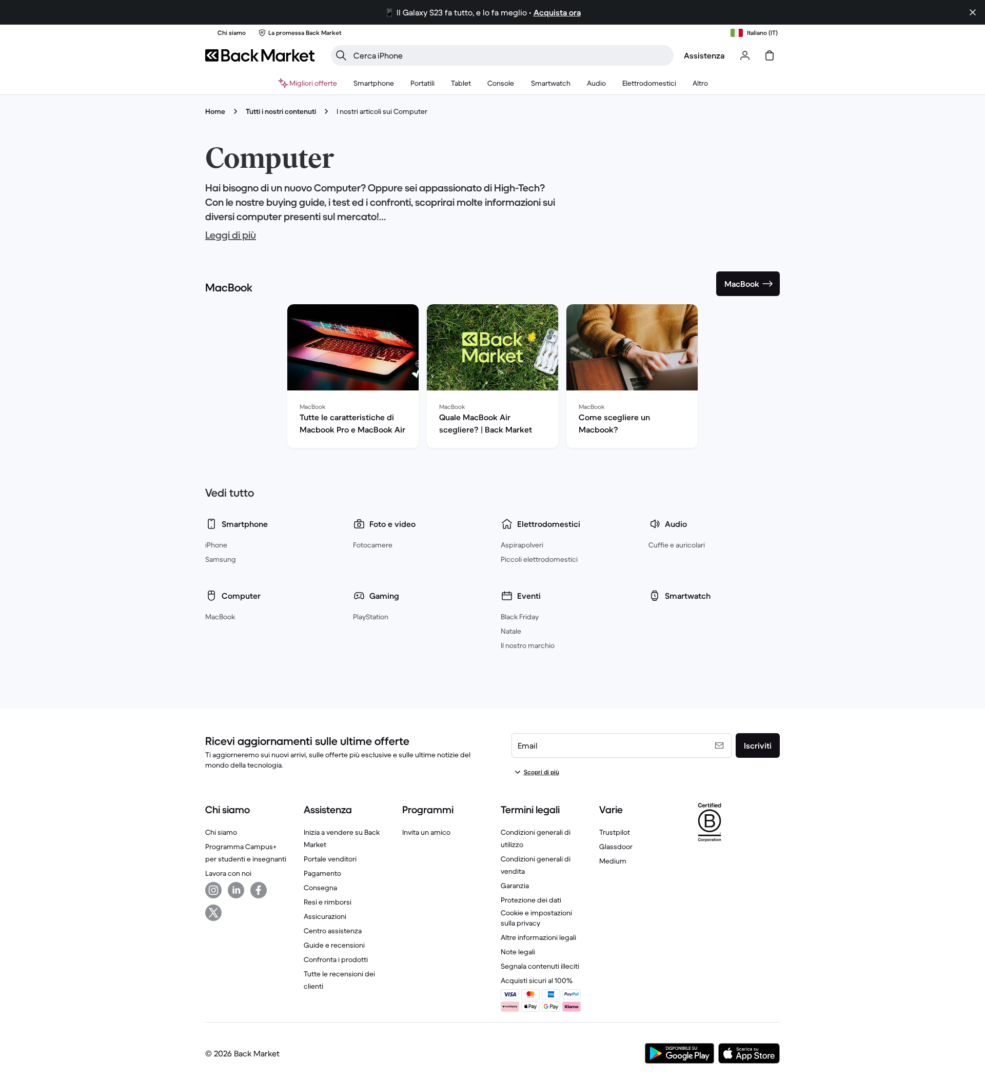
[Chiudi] (972, 12)
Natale (511, 631)
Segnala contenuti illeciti (540, 966)
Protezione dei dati (531, 900)
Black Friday (520, 616)
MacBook (220, 616)
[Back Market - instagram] (213, 890)
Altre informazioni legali (538, 937)
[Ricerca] (341, 55)
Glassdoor (616, 846)
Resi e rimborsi (327, 902)
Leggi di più (230, 235)
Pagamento (322, 873)
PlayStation (370, 616)
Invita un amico (426, 832)
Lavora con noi (228, 873)
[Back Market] (259, 55)
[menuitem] (373, 83)
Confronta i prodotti (336, 959)
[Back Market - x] (213, 913)
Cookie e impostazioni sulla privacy (536, 918)
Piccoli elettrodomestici (539, 559)
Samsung (220, 559)
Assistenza (704, 55)
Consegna (320, 887)
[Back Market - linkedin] (236, 890)
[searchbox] (510, 55)
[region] (492, 378)
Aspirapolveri (522, 544)
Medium (612, 861)
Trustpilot (614, 832)
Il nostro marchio (528, 645)
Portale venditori (330, 858)
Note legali (518, 951)
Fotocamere (372, 544)
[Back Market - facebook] (258, 890)
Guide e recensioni (334, 945)
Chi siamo (221, 832)
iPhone (216, 544)
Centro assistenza (333, 930)
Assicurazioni (325, 916)
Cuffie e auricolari (676, 544)
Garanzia (515, 885)
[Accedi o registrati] (745, 55)
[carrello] (769, 55)
